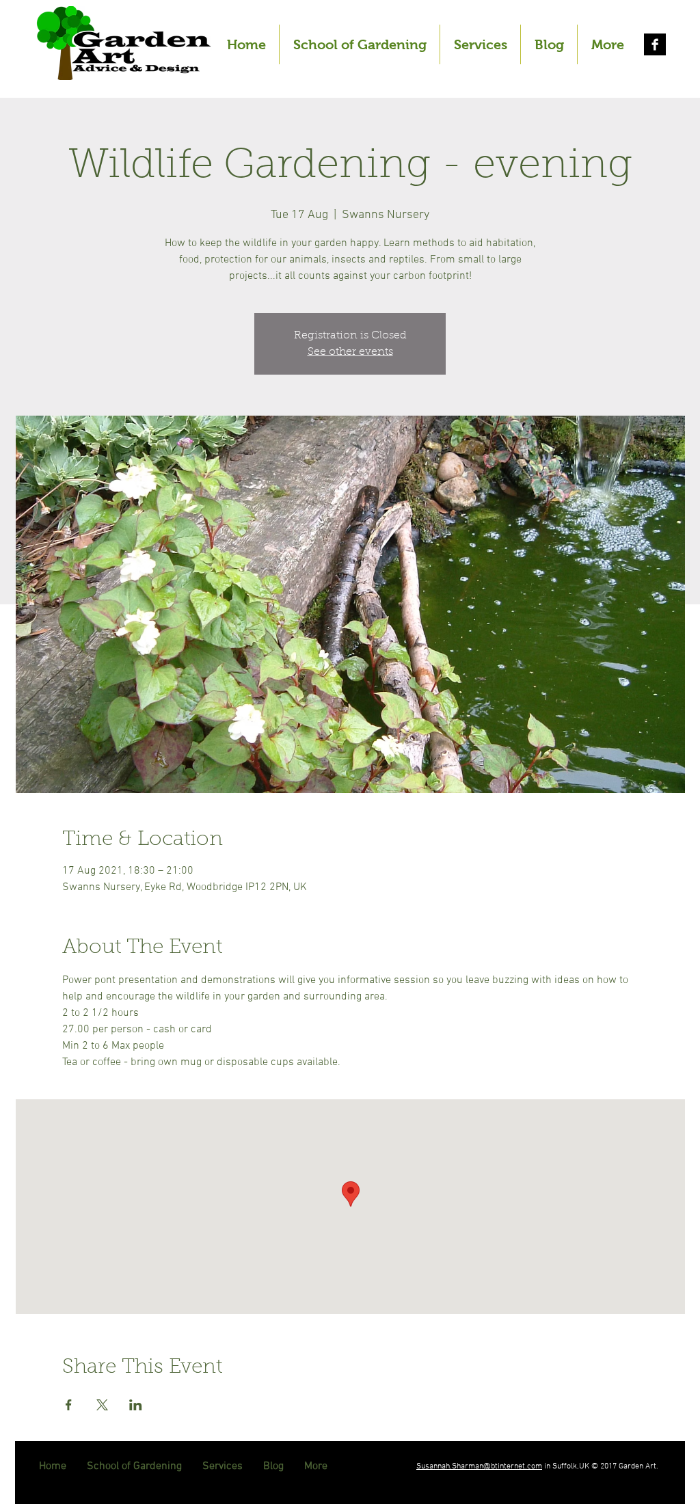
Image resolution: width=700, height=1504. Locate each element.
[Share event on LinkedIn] (135, 1404)
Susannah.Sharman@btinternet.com (479, 1466)
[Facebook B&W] (655, 44)
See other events (350, 352)
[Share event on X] (102, 1404)
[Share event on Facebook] (68, 1404)
